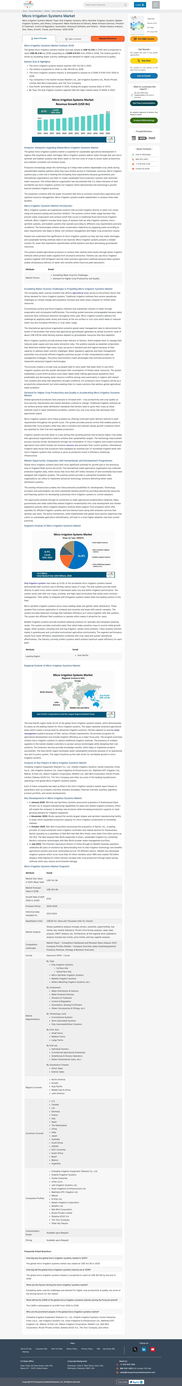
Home (25, 11)
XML (98, 1349)
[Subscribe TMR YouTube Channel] (153, 1348)
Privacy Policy (87, 1349)
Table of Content (74, 39)
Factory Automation (35, 11)
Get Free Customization (144, 103)
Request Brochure (107, 38)
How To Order (57, 1349)
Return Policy (72, 1349)
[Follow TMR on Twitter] (135, 1348)
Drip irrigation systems (35, 583)
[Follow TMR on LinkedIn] (144, 1348)
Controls (47, 11)
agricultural (77, 293)
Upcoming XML (109, 1349)
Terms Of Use (25, 1349)
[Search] (125, 4)
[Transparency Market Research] (28, 4)
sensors (70, 445)
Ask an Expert (144, 76)
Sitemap (25, 1352)
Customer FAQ (41, 1349)
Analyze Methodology (143, 120)
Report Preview (40, 38)
